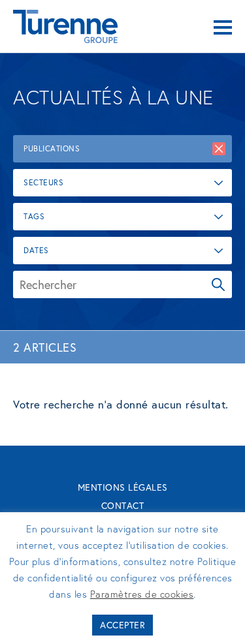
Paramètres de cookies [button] (142, 593)
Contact (122, 505)
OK (218, 284)
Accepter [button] (122, 625)
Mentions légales (123, 487)
